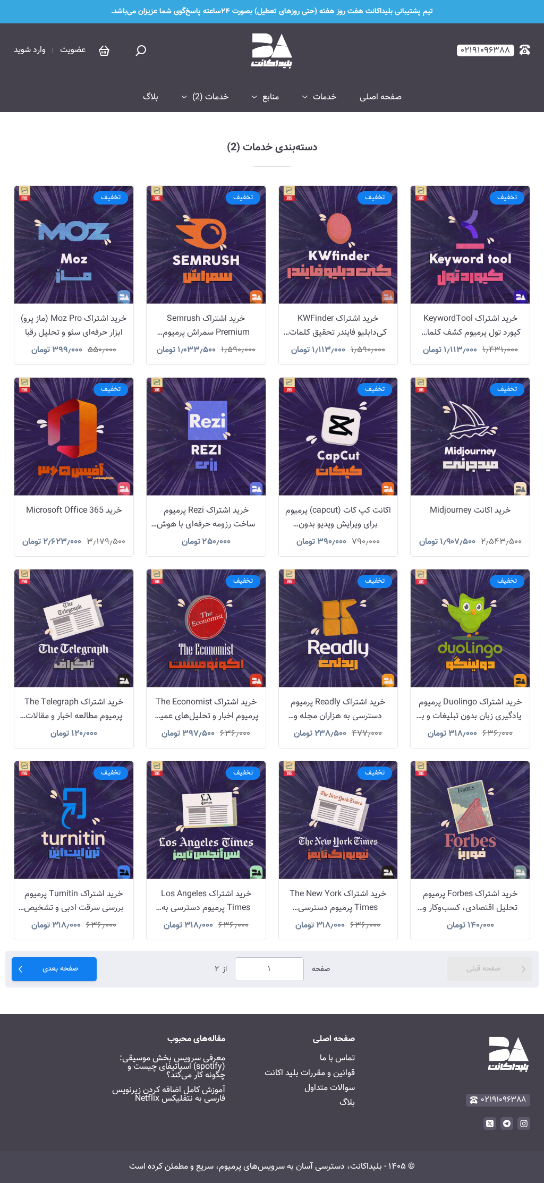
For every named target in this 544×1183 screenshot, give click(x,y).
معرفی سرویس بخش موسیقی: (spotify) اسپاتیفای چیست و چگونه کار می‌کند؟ (172, 1067)
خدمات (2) (210, 97)
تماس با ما (337, 1058)
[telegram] (506, 1123)
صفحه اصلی (381, 97)
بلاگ (150, 97)
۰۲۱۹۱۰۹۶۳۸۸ (503, 1100)
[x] (489, 1123)
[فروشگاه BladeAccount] (271, 50)
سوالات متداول (329, 1088)
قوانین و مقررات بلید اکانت (310, 1073)
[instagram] (523, 1123)
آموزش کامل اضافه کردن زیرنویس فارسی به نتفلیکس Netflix (168, 1094)
